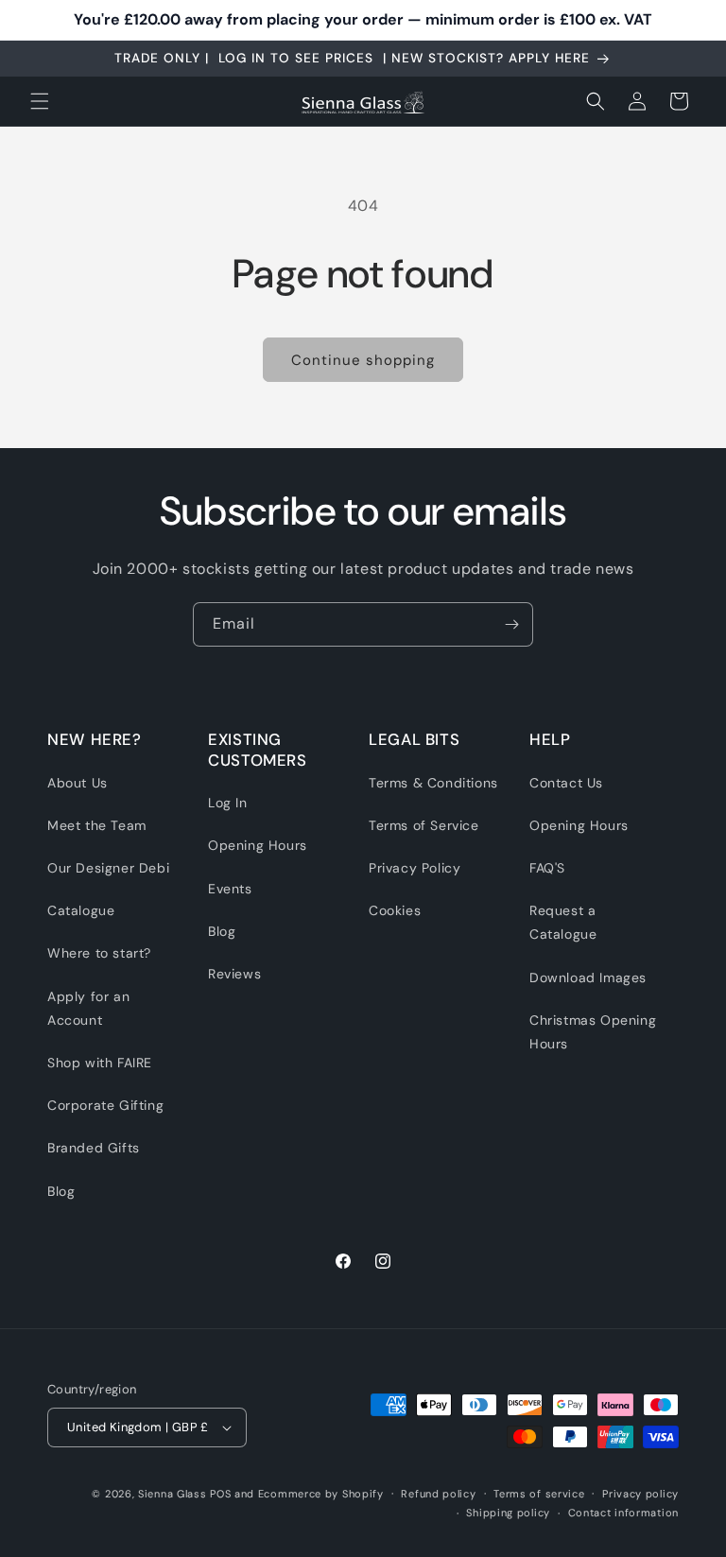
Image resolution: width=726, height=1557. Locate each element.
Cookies (395, 910)
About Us (77, 782)
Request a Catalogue (562, 922)
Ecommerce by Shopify (321, 1493)
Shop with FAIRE (99, 1062)
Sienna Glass (172, 1493)
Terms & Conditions (433, 782)
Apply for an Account (88, 1008)
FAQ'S (547, 867)
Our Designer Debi (108, 867)
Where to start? (99, 952)
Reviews (234, 973)
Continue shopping (363, 360)
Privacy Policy (414, 867)
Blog (61, 1191)
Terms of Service (424, 825)
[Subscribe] (511, 624)
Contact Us (566, 782)
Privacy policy (640, 1493)
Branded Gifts (93, 1147)
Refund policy (438, 1493)
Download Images (588, 977)
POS (220, 1493)
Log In (228, 802)
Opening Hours (257, 845)
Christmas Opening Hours (592, 1032)
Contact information (623, 1512)
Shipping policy (508, 1512)
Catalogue (80, 910)
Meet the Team (97, 825)
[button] (39, 101)
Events (230, 888)
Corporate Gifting (105, 1105)
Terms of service (538, 1493)
